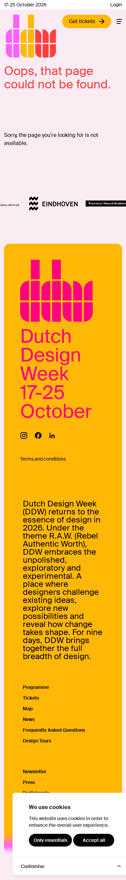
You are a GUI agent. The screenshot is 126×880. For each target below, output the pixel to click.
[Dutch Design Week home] (13, 36)
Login (116, 5)
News (29, 719)
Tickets (31, 698)
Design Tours (37, 741)
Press (29, 782)
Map (28, 709)
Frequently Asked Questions (54, 730)
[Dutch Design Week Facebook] (38, 435)
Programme (36, 687)
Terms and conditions (43, 459)
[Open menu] (119, 21)
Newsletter (34, 772)
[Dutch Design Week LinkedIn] (52, 435)
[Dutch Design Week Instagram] (23, 435)
